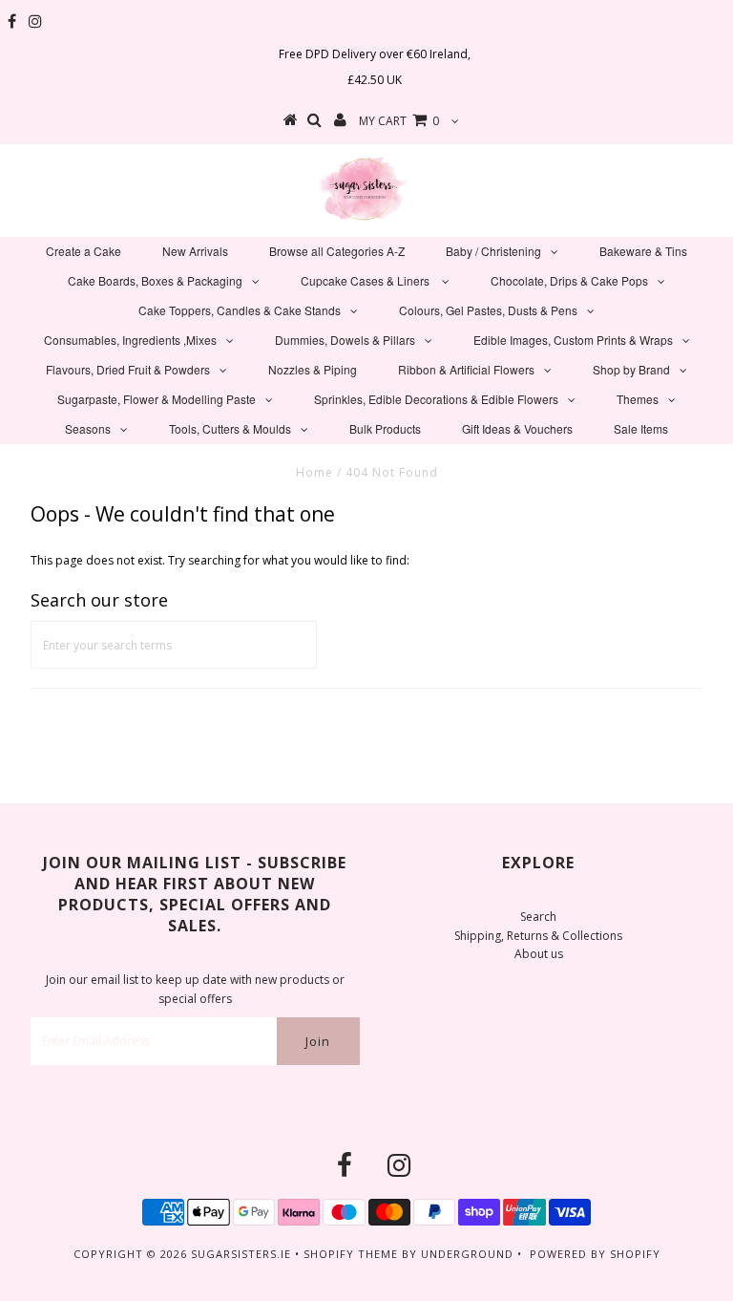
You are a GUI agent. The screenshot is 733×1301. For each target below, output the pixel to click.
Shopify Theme (351, 1254)
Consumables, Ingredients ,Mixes (130, 339)
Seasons (88, 428)
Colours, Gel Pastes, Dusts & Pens (488, 310)
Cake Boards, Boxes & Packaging (155, 280)
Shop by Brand (631, 369)
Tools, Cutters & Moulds (230, 428)
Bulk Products (385, 428)
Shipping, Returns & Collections (538, 936)
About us (538, 954)
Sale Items (641, 428)
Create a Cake (83, 251)
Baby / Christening (493, 251)
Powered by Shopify (595, 1254)
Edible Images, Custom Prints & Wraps (573, 339)
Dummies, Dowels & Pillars (345, 339)
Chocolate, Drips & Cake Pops (569, 280)
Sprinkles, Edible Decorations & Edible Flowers (436, 399)
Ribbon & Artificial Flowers (466, 369)
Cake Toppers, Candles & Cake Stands (239, 310)
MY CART (399, 121)
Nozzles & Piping (312, 369)
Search (538, 916)
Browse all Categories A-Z (337, 251)
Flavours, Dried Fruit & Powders (128, 369)
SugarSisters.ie (241, 1254)
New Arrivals (195, 251)
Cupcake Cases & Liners (366, 280)
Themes (638, 399)
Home (314, 472)
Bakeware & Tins (643, 251)
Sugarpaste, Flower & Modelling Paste (156, 399)
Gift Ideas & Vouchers (517, 428)
